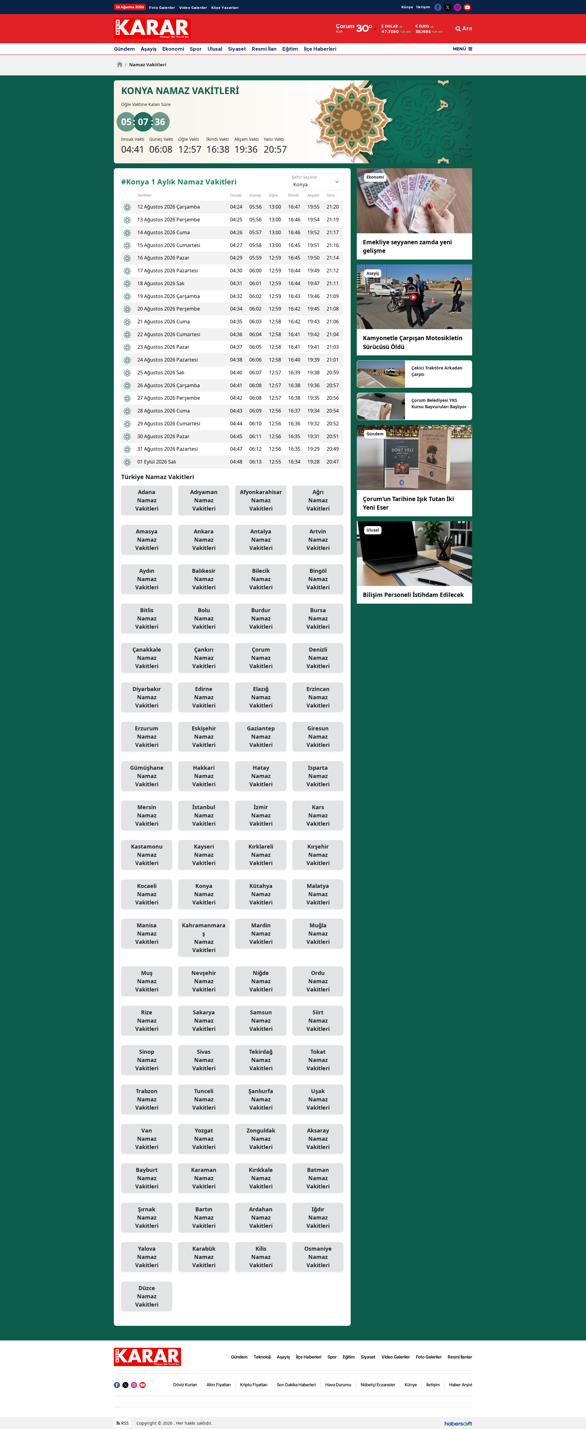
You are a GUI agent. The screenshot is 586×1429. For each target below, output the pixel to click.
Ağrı (318, 500)
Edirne (203, 697)
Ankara (203, 539)
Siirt (318, 1020)
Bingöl (318, 579)
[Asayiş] (414, 296)
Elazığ (261, 697)
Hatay (261, 776)
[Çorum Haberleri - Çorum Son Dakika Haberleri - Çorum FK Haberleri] (147, 1356)
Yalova (146, 1257)
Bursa (318, 618)
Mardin (261, 933)
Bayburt (146, 1178)
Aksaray (318, 1139)
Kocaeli (146, 894)
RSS (124, 1423)
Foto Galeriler (162, 7)
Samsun (261, 1020)
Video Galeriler (193, 7)
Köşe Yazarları (224, 7)
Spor (196, 49)
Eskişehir (204, 736)
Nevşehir (203, 981)
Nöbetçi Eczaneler (378, 1384)
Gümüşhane (147, 776)
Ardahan (261, 1217)
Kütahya (261, 894)
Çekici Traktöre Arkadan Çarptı (436, 371)
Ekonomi (173, 49)
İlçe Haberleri (320, 49)
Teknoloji (262, 1356)
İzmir (261, 815)
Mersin (146, 815)
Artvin (318, 539)
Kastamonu (147, 855)
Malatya (318, 894)
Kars (318, 815)
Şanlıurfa (260, 1099)
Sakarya (203, 1020)
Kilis (261, 1257)
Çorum (261, 658)
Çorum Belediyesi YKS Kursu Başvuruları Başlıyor (439, 403)
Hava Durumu (338, 1384)
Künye (407, 7)
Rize (146, 1020)
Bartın (203, 1217)
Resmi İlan (264, 49)
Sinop (146, 1060)
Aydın (146, 579)
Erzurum (146, 736)
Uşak (318, 1099)
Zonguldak (261, 1139)
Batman (318, 1178)
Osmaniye (318, 1257)
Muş (146, 981)
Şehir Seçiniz (304, 177)
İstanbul (203, 815)
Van (146, 1139)
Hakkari (203, 776)
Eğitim (290, 49)
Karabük (203, 1257)
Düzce (146, 1296)
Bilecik (261, 579)
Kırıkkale (261, 1178)
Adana (146, 500)
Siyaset (237, 49)
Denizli (318, 658)
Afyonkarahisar (261, 500)
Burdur (261, 618)
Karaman (203, 1178)
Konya (203, 894)
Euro (424, 26)
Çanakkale (146, 658)
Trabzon (146, 1099)
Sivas (203, 1060)
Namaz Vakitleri (145, 64)
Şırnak (146, 1217)
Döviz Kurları (185, 1384)
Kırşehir (318, 855)
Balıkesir (203, 579)
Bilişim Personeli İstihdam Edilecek (413, 595)
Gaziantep (261, 736)
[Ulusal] (414, 553)
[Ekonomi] (414, 200)
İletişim (423, 7)
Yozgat (203, 1139)
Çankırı (203, 658)
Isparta (318, 776)
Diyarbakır (146, 697)
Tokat (318, 1060)
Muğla (318, 933)
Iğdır (318, 1217)
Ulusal (215, 49)
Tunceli (203, 1099)
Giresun (318, 736)
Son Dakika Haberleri (296, 1384)
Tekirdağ (261, 1060)
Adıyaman (204, 500)
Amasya (146, 539)
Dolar (391, 26)
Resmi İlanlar (460, 1356)
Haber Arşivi (460, 1384)
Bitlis (146, 618)
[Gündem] (414, 457)
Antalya (261, 539)
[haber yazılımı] (458, 1423)
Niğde (261, 981)
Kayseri (203, 855)
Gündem (124, 49)
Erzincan (318, 697)
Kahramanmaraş (204, 938)
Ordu (318, 981)
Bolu (203, 618)
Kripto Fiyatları (253, 1384)
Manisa (146, 933)
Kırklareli (260, 855)
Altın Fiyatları (219, 1384)
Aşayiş (149, 49)
